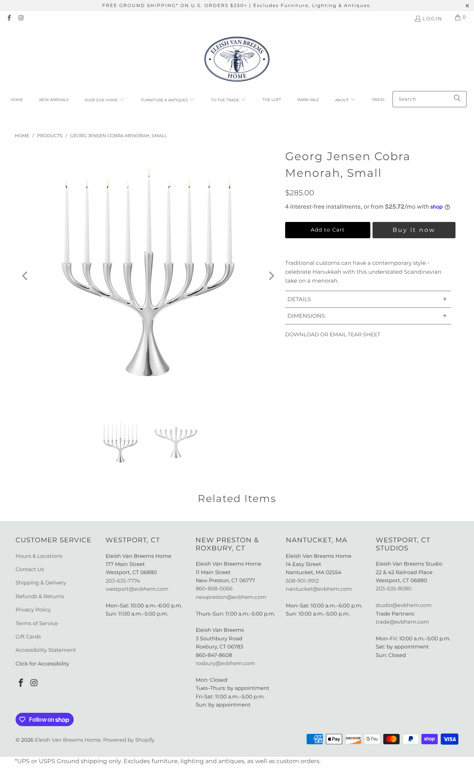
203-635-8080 (393, 588)
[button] (104, 100)
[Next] (270, 275)
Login (433, 18)
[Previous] (25, 275)
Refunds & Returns (40, 596)
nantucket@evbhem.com (319, 589)
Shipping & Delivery (41, 582)
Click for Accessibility (42, 663)
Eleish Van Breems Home (67, 739)
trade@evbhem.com (402, 621)
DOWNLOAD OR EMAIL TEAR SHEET (332, 334)
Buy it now (414, 229)
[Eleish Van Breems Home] (237, 60)
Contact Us (30, 569)
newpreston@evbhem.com (231, 597)
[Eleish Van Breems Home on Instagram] (20, 18)
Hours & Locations (39, 556)
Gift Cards (28, 636)
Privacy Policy (33, 609)
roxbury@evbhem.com (225, 663)
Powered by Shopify (128, 739)
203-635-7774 (123, 580)
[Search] (457, 99)
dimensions (367, 316)
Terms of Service (37, 623)
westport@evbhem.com (137, 589)
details (367, 299)
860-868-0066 (214, 588)
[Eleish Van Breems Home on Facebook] (9, 18)
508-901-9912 (302, 580)
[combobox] (430, 99)
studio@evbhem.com (404, 605)
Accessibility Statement (46, 650)
